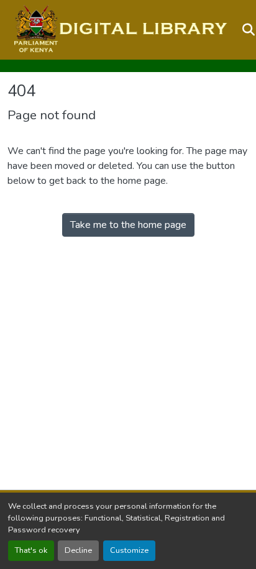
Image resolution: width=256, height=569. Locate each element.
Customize (129, 550)
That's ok (31, 550)
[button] (119, 30)
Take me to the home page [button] (128, 225)
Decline (78, 550)
